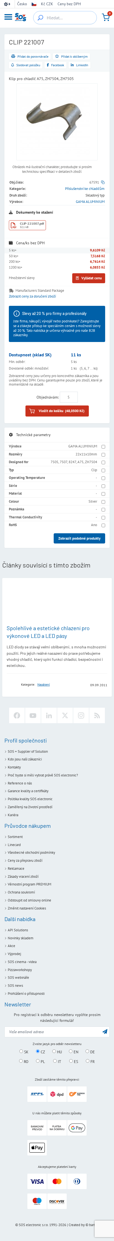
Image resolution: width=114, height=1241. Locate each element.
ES (75, 1061)
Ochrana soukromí (21, 892)
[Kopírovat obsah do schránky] (103, 182)
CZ (42, 1051)
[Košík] (106, 17)
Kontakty (14, 767)
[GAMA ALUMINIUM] (12, 685)
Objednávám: (48, 397)
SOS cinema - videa (22, 961)
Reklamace (16, 868)
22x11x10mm (86, 454)
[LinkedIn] (49, 715)
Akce (11, 945)
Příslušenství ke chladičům (85, 188)
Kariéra (13, 815)
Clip (94, 470)
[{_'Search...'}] (40, 17)
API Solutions (18, 930)
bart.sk (94, 1225)
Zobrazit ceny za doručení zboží (32, 296)
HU (59, 1051)
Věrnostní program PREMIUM (29, 884)
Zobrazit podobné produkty (79, 538)
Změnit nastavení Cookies (27, 908)
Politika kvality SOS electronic (30, 799)
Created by (77, 1225)
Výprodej (14, 953)
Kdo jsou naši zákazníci (25, 759)
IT (59, 1061)
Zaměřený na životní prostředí (30, 807)
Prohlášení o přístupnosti (26, 993)
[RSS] (97, 715)
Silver (93, 501)
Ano (94, 525)
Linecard (14, 844)
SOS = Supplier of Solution (28, 751)
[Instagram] (81, 715)
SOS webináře (18, 977)
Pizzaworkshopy (20, 969)
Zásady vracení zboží (23, 876)
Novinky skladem (20, 938)
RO (25, 1061)
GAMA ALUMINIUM (90, 201)
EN (75, 1051)
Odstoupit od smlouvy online (29, 900)
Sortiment (15, 836)
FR (92, 1061)
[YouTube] (33, 715)
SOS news (15, 985)
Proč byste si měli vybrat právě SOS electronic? (43, 775)
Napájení (43, 684)
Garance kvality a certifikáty (28, 791)
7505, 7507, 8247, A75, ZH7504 (74, 462)
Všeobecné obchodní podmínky (31, 852)
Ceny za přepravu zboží (25, 860)
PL (42, 1061)
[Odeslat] (105, 1031)
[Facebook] (17, 715)
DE (92, 1051)
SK (25, 1051)
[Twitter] (65, 715)
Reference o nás (20, 783)
